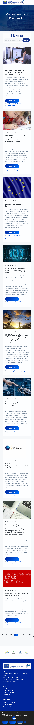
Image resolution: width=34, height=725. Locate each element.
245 (11, 635)
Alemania (9, 433)
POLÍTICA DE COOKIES (9, 703)
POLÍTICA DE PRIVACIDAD (10, 701)
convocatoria (10, 303)
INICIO (4, 686)
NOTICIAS (5, 688)
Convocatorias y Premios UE (15, 22)
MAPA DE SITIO (7, 707)
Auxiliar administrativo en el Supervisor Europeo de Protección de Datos (15, 72)
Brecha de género (11, 171)
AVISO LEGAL (6, 699)
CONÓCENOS (6, 694)
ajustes (14, 718)
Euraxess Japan (15, 433)
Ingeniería (20, 303)
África (8, 372)
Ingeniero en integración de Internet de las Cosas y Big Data (15, 271)
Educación (9, 564)
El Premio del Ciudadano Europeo (14, 205)
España (15, 303)
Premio (7, 239)
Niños (17, 171)
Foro (21, 433)
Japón (24, 433)
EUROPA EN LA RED (8, 692)
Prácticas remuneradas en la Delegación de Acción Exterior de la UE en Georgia (16, 466)
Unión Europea (24, 372)
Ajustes (20, 722)
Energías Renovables (16, 372)
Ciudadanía (9, 237)
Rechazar (12, 722)
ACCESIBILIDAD (7, 705)
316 (30, 635)
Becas (8, 624)
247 (20, 635)
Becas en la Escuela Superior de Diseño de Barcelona (17, 595)
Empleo (9, 105)
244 (7, 635)
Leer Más (12, 101)
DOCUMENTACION (8, 690)
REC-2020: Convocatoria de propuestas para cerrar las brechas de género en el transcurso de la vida (15, 139)
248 (24, 635)
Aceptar (5, 722)
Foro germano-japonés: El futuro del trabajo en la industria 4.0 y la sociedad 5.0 (16, 404)
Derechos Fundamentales (19, 237)
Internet (14, 564)
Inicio (6, 22)
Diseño (12, 624)
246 (16, 635)
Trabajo (13, 105)
